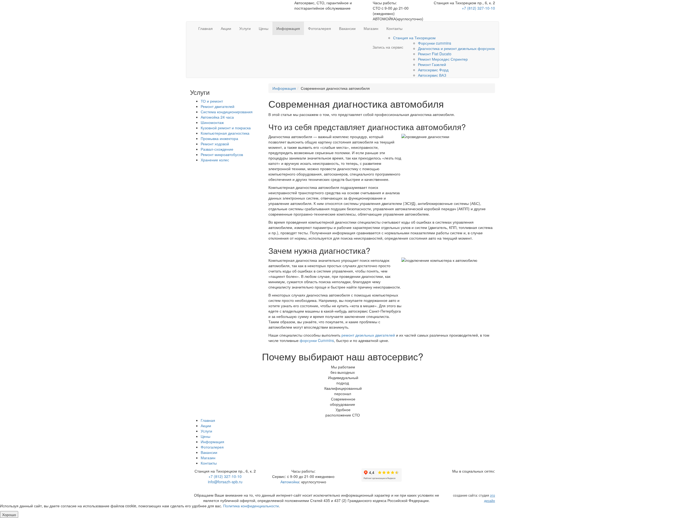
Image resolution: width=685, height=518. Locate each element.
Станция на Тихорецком (414, 37)
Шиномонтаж (212, 122)
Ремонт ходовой (215, 143)
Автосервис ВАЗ (432, 75)
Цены (263, 28)
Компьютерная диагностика (225, 133)
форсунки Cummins (317, 340)
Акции (226, 28)
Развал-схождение (217, 149)
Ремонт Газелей (432, 64)
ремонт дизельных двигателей (368, 335)
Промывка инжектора (219, 138)
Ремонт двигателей (217, 106)
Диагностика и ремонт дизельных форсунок (456, 48)
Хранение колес (215, 159)
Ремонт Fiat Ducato (434, 53)
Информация (288, 28)
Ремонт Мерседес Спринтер (443, 59)
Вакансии (347, 28)
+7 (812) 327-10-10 (478, 8)
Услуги (245, 28)
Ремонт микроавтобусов (222, 154)
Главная (205, 28)
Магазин (371, 28)
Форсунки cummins (434, 43)
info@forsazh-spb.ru (225, 481)
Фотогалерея (319, 28)
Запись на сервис (386, 47)
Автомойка (289, 481)
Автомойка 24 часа (217, 117)
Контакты (394, 28)
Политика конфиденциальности (251, 505)
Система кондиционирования (227, 111)
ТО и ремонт (212, 101)
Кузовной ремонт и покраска (226, 127)
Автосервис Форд (433, 69)
